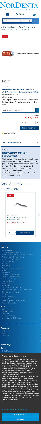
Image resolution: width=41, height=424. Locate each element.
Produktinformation (12, 142)
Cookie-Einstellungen (9, 316)
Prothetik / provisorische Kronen (13, 268)
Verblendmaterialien (8, 296)
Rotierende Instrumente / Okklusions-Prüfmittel (18, 255)
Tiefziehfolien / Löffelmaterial (12, 287)
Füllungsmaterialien (8, 261)
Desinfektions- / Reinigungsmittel (13, 257)
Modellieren (6, 285)
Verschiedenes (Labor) (9, 303)
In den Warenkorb (29, 128)
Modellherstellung (8, 281)
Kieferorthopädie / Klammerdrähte (13, 301)
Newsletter (5, 314)
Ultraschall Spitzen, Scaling (17, 217)
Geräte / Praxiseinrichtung (11, 277)
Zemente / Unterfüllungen (11, 274)
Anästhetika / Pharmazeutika (11, 253)
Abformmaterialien (8, 250)
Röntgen (4, 270)
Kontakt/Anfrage (7, 351)
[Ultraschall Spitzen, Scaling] (20, 205)
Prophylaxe (5, 263)
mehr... (4, 105)
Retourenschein (7, 311)
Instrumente (6, 266)
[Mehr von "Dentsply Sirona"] (6, 81)
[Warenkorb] (33, 14)
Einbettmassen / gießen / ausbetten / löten (17, 290)
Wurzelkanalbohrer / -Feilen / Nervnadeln (18, 27)
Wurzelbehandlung (8, 272)
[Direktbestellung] (34, 21)
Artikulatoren (6, 283)
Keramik (4, 294)
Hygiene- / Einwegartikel (10, 259)
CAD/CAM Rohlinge (9, 279)
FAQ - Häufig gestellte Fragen (12, 318)
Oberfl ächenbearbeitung (10, 292)
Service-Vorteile (7, 309)
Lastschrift (5, 335)
